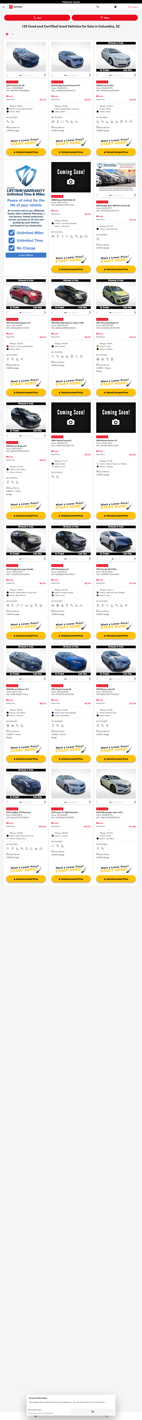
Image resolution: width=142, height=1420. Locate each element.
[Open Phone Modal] (97, 6)
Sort (39, 17)
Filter (106, 17)
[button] (45, 75)
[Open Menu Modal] (3, 6)
